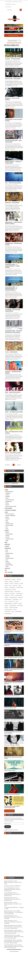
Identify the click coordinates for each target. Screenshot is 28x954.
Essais (7, 520)
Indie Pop (6, 585)
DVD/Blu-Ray (8, 493)
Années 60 (11, 581)
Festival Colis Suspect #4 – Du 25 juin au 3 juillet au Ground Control (14, 631)
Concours (20, 1)
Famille (19, 585)
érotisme (14, 589)
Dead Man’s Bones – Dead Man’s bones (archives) (13, 244)
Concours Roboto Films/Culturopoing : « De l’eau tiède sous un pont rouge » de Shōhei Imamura (13, 927)
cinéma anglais (12, 587)
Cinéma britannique (8, 603)
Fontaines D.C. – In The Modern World (11, 483)
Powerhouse (7, 595)
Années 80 (15, 603)
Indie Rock (16, 583)
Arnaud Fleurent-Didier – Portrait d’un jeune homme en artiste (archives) (13, 331)
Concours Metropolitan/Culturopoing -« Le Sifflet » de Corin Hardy (13, 917)
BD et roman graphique (10, 514)
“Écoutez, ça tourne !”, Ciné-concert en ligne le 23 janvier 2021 (13, 683)
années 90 (13, 579)
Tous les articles (9, 1)
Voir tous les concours (13, 35)
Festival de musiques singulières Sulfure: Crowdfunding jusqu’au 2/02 (12, 807)
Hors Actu (7, 537)
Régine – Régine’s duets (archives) (12, 392)
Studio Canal (16, 581)
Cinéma (6, 490)
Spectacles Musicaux (9, 564)
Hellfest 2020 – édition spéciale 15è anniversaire (13, 719)
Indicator (6, 593)
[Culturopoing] (13, 22)
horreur (6, 597)
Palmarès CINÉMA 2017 (15, 885)
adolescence (12, 593)
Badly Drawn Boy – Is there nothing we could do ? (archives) (13, 222)
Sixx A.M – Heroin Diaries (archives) (13, 453)
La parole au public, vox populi (9, 770)
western (6, 587)
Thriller (6, 607)
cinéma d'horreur (18, 595)
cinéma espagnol (8, 599)
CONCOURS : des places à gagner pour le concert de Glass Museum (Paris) (14, 670)
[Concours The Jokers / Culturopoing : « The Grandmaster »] (13, 32)
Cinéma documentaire (13, 607)
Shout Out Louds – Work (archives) (13, 78)
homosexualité (8, 579)
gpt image (6, 885)
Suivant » (19, 464)
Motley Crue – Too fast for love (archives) (12, 98)
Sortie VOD (7, 568)
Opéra (7, 560)
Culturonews (15, 1)
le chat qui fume (8, 589)
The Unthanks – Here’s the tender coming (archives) (12, 310)
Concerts (7, 532)
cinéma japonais (13, 605)
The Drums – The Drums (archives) (12, 59)
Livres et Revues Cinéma (10, 499)
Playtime (7, 546)
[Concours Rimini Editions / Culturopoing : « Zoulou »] (13, 25)
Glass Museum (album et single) (10, 707)
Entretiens (7, 494)
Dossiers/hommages (9, 534)
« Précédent (7, 464)
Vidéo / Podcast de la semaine (11, 506)
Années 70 (6, 605)
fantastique (20, 597)
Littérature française (9, 525)
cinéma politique (19, 593)
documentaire (20, 605)
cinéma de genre (19, 587)
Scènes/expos (8, 548)
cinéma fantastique (8, 609)
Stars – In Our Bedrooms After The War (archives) (14, 432)
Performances (8, 563)
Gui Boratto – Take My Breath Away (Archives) (13, 372)
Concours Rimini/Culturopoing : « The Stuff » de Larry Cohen (13, 882)
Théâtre (7, 566)
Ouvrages (7, 561)
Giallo (6, 601)
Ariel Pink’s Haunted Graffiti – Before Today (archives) (13, 141)
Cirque (7, 550)
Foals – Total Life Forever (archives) (13, 183)
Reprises (7, 503)
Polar (7, 527)
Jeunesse (7, 522)
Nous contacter (8, 6)
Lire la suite (16, 65)
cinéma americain (8, 613)
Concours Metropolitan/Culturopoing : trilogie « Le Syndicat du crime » (12, 889)
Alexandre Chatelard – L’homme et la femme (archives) (13, 162)
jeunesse (21, 583)
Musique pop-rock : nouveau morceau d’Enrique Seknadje (13, 757)
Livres (6, 512)
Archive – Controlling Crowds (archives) (14, 412)
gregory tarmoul (7, 881)
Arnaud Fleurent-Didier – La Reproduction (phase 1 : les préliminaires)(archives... (11, 288)
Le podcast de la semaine (10, 510)
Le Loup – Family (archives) (11, 352)
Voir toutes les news (9, 810)
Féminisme (6, 583)
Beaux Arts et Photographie (10, 515)
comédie (20, 603)
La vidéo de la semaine (9, 539)
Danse (7, 551)
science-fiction (12, 601)
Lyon (20, 599)
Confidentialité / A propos (10, 4)
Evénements (8, 496)
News (6, 542)
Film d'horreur (15, 599)
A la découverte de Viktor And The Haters (12, 695)
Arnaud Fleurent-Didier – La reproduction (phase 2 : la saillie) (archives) (12, 266)
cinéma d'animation (13, 597)
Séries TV (7, 504)
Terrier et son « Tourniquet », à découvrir (12, 745)
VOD (6, 570)
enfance (6, 581)
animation (19, 579)
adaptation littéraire (9, 591)
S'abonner (8, 826)
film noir (11, 583)
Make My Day (15, 585)
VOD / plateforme (9, 572)
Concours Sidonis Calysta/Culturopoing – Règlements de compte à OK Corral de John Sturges (13, 932)
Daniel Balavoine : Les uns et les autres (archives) (13, 120)
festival (15, 609)
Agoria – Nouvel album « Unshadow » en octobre (13, 657)
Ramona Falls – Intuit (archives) (12, 202)
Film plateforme (8, 508)
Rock (10, 585)
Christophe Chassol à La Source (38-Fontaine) (12, 782)
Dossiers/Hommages (9, 491)
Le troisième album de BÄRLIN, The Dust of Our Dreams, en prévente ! (13, 732)
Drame (12, 611)
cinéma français (18, 611)
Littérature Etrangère (9, 523)
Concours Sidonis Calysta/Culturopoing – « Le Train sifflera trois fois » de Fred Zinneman (13, 912)
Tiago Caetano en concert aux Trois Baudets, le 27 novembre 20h (13, 644)
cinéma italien (7, 611)
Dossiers (7, 517)
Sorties (7, 528)
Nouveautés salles (9, 501)
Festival (7, 498)
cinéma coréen (17, 591)
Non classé (7, 544)
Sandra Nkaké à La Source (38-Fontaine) (11, 794)
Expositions (8, 556)
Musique (7, 530)
